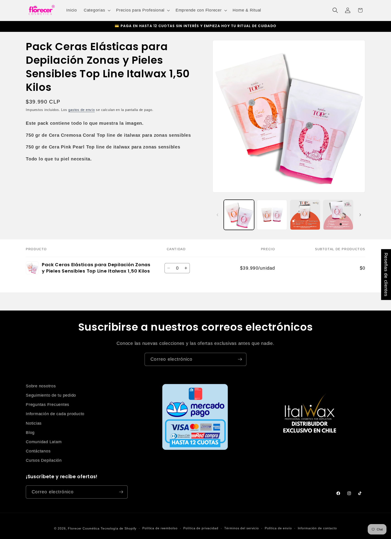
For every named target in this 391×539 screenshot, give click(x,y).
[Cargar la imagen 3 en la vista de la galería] (305, 215)
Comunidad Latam (44, 442)
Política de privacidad (200, 528)
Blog (30, 432)
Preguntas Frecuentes (47, 404)
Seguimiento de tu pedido (51, 395)
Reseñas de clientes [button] (386, 274)
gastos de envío (81, 110)
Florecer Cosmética (84, 528)
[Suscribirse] (240, 359)
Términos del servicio (241, 528)
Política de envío (278, 528)
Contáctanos (38, 451)
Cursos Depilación (44, 460)
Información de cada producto (55, 414)
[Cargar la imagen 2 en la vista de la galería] (272, 215)
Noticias (34, 423)
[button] (96, 10)
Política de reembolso (159, 528)
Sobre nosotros (41, 386)
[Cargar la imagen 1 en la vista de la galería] (239, 215)
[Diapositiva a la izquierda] (217, 215)
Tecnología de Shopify (118, 528)
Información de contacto (317, 528)
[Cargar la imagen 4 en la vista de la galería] (338, 215)
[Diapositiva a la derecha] (360, 215)
